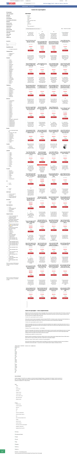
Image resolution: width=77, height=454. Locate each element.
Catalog (64, 3)
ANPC (17, 409)
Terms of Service (37, 453)
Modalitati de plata (18, 399)
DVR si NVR (8, 15)
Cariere (17, 385)
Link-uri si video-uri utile (19, 395)
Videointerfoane (8, 26)
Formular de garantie (19, 405)
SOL (16, 410)
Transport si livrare (18, 392)
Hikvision (28, 380)
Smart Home (8, 32)
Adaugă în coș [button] (30, 50)
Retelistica (8, 21)
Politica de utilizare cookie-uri (20, 414)
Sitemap (17, 419)
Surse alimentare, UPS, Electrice (11, 20)
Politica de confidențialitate (20, 412)
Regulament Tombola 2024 (19, 426)
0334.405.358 (17, 0)
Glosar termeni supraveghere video (21, 417)
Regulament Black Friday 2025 (20, 428)
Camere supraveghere (9, 13)
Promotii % (52, 3)
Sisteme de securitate (25, 6)
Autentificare (61, 0)
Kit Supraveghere (9, 12)
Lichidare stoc (57, 3)
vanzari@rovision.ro (28, 0)
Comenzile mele (18, 388)
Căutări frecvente (18, 421)
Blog (67, 3)
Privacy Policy (32, 453)
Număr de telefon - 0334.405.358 (19, 345)
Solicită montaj (45, 3)
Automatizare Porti (9, 24)
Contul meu (17, 390)
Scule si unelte (8, 34)
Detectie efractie (9, 23)
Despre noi (61, 3)
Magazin (49, 3)
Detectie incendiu (9, 29)
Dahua (25, 380)
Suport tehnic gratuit (19, 397)
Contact (17, 387)
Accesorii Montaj (9, 18)
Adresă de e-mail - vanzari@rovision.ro (30, 345)
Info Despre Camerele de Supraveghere (21, 424)
